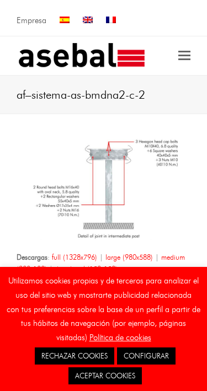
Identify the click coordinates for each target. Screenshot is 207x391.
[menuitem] (65, 21)
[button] (184, 55)
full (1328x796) (74, 257)
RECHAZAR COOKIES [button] (74, 355)
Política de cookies (120, 337)
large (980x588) (129, 257)
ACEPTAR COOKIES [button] (105, 375)
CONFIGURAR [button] (146, 355)
